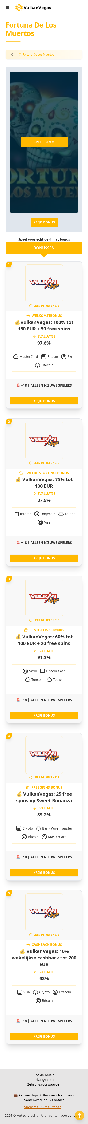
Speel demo (44, 142)
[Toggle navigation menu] (7, 7)
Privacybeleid (44, 1079)
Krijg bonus (44, 222)
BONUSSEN (44, 247)
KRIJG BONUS (44, 401)
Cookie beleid (44, 1075)
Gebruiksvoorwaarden (44, 1084)
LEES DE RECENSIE (46, 306)
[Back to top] (79, 1115)
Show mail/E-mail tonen (42, 1107)
